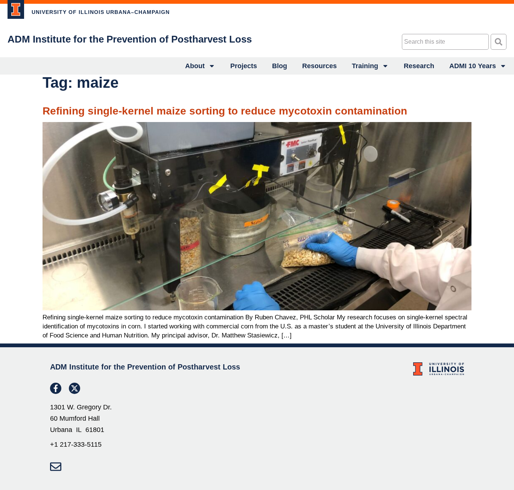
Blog (279, 66)
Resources (319, 66)
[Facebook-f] (55, 388)
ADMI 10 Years (472, 66)
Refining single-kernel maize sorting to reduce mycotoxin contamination (225, 111)
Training (365, 66)
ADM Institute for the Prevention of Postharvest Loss (130, 39)
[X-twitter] (74, 388)
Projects (243, 66)
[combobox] (445, 42)
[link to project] (16, 9)
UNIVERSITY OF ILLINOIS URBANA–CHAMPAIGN (101, 12)
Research (419, 66)
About (195, 66)
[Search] (498, 42)
